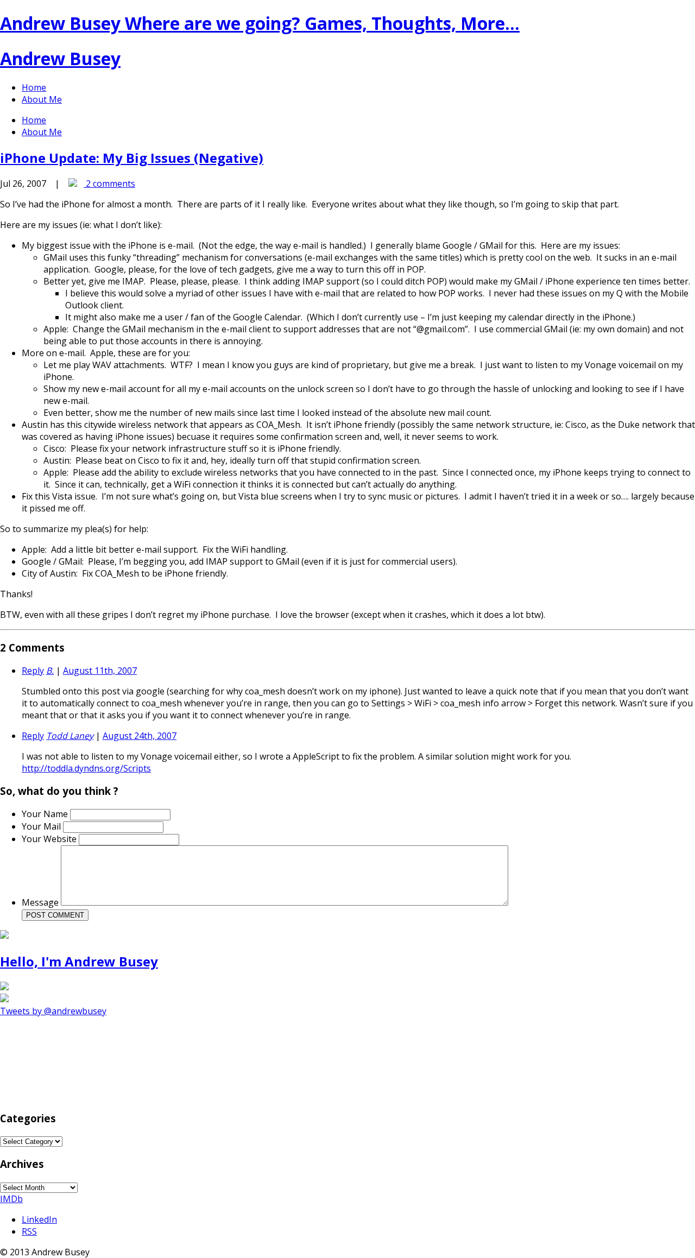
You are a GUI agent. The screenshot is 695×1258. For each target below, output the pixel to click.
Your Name (46, 814)
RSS (29, 1231)
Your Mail (42, 826)
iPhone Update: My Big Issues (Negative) (131, 158)
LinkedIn (39, 1219)
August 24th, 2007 (139, 736)
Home (34, 87)
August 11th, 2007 (100, 671)
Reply (33, 671)
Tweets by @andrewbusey (53, 1011)
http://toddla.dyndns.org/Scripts (86, 768)
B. (50, 671)
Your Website (50, 839)
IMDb (11, 1199)
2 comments (109, 183)
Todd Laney (69, 736)
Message (41, 902)
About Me (42, 99)
